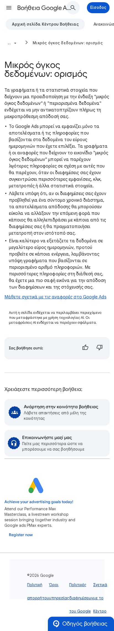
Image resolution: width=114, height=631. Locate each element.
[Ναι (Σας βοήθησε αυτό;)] (85, 348)
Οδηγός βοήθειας (84, 623)
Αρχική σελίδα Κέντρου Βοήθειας (45, 24)
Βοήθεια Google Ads (44, 8)
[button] (8, 7)
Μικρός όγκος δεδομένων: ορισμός (68, 42)
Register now (21, 535)
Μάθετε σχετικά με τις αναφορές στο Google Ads (55, 297)
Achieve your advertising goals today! (38, 502)
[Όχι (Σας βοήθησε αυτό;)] (99, 348)
